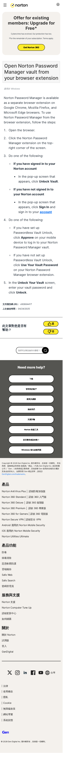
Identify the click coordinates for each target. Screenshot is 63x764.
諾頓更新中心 (9, 613)
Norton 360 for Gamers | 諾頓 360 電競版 (25, 513)
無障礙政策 (9, 708)
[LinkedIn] (25, 672)
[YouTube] (40, 672)
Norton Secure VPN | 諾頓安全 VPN (21, 519)
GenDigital (7, 651)
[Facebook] (33, 672)
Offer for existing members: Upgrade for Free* (31, 23)
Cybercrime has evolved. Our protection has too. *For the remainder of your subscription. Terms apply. (31, 36)
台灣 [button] (53, 672)
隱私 (5, 697)
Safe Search (8, 580)
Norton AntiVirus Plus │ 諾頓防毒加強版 (23, 491)
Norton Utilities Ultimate (15, 536)
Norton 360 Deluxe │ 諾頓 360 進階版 (23, 502)
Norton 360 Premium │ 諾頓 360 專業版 (24, 508)
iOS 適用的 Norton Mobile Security (21, 530)
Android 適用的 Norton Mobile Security (23, 525)
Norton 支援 (8, 601)
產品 (5, 484)
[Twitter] (9, 673)
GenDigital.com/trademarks (13, 474)
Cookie (7, 702)
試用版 (5, 640)
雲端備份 (6, 569)
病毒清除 (6, 557)
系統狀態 (8, 720)
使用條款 (8, 691)
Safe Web (7, 574)
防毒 (4, 552)
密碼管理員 (8, 586)
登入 (4, 646)
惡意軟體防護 (9, 563)
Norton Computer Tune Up (17, 607)
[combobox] (31, 350)
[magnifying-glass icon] (45, 350)
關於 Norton (8, 634)
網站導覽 (8, 714)
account (46, 212)
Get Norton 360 (31, 47)
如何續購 (6, 618)
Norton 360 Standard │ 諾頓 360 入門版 (24, 496)
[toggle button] (4, 5)
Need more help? (31, 367)
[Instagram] (17, 672)
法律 (5, 685)
